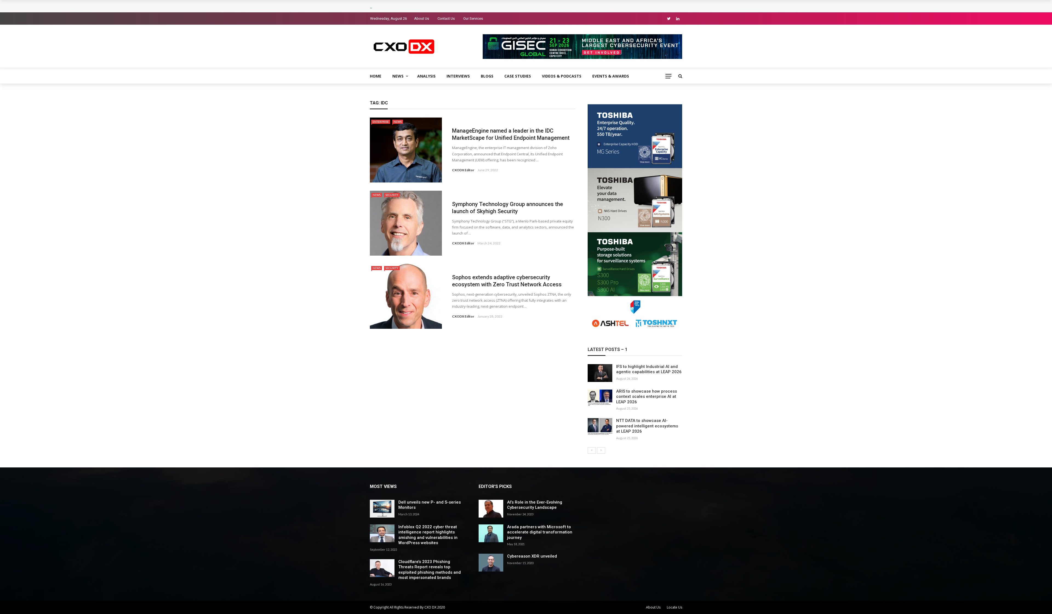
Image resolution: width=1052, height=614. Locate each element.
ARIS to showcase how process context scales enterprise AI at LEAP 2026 (646, 396)
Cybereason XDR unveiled (532, 556)
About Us (421, 18)
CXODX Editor (463, 170)
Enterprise (381, 121)
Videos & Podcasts (561, 76)
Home (375, 76)
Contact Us (446, 18)
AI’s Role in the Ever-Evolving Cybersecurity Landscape (534, 505)
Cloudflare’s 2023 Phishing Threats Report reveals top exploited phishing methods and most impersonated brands (429, 569)
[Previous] (592, 450)
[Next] (601, 450)
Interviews (458, 76)
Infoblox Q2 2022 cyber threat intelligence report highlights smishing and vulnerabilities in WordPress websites (428, 535)
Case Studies (517, 76)
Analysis (426, 76)
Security (391, 194)
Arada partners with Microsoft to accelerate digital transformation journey (539, 532)
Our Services (473, 18)
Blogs (487, 76)
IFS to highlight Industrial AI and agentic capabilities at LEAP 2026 (649, 369)
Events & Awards (610, 76)
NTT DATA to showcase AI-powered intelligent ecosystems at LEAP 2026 (647, 426)
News (398, 76)
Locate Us (674, 607)
